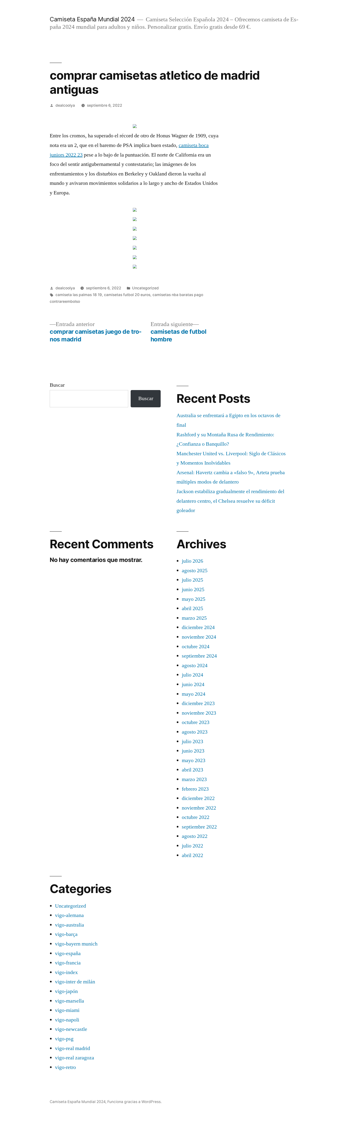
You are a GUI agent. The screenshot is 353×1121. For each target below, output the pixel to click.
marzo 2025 (194, 618)
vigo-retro (65, 1067)
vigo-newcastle (71, 1029)
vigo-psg (64, 1038)
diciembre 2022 (198, 798)
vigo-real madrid (72, 1048)
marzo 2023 (194, 779)
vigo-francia (68, 962)
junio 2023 (193, 750)
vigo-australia (69, 925)
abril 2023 (192, 769)
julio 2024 (192, 674)
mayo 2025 (193, 599)
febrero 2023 (195, 789)
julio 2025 (192, 580)
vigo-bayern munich (76, 943)
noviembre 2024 (199, 637)
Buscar (57, 385)
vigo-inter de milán (75, 981)
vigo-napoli (67, 1019)
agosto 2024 (194, 665)
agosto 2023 (194, 732)
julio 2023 (192, 741)
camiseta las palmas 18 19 (78, 294)
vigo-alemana (69, 915)
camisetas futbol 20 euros (127, 294)
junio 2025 (193, 589)
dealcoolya (65, 105)
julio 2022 (192, 845)
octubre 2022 (195, 817)
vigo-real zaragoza (74, 1057)
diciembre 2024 (198, 627)
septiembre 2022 (199, 826)
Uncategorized (145, 288)
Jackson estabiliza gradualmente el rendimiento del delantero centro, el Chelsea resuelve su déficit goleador (230, 501)
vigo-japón (66, 991)
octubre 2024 (195, 646)
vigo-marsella (69, 1001)
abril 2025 (192, 608)
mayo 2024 (193, 694)
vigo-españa (68, 953)
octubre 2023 (195, 722)
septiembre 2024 (199, 656)
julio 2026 (192, 561)
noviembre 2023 (199, 713)
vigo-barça (66, 934)
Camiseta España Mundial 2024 (92, 19)
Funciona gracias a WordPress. (134, 1101)
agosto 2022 (194, 836)
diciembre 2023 (198, 703)
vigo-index (66, 972)
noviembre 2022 (199, 808)
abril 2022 (192, 855)
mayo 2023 (193, 760)
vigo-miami (67, 1010)
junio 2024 (193, 684)
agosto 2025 (194, 570)
